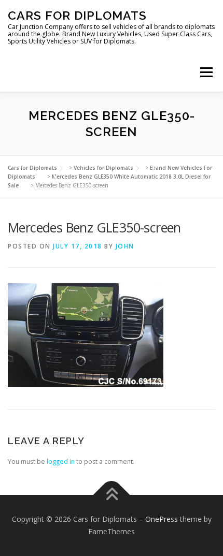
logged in (61, 461)
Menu (205, 72)
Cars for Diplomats (77, 15)
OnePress (161, 519)
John (125, 246)
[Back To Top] (111, 495)
